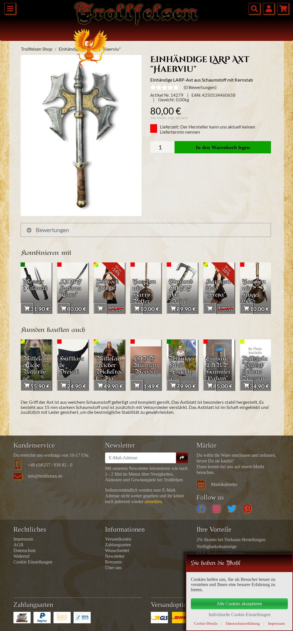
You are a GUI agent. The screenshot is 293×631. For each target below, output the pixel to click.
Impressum (23, 539)
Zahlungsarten (118, 544)
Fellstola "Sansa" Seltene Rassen (255, 369)
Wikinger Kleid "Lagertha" (182, 369)
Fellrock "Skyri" (107, 285)
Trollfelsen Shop (36, 49)
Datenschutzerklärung (243, 623)
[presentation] (27, 288)
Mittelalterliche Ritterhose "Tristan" (36, 372)
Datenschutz (24, 550)
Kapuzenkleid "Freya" (218, 288)
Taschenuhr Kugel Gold (254, 292)
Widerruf (21, 556)
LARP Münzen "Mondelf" (145, 369)
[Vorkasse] (62, 617)
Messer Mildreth (35, 285)
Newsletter (114, 556)
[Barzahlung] (22, 617)
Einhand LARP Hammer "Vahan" (218, 369)
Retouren (113, 561)
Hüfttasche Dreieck (71, 365)
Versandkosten (118, 539)
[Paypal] (42, 617)
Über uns (113, 567)
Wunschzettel (117, 550)
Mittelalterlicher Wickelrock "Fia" (109, 369)
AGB (18, 544)
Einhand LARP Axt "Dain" (181, 292)
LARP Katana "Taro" (70, 288)
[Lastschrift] (82, 617)
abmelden (153, 501)
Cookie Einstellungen (32, 561)
